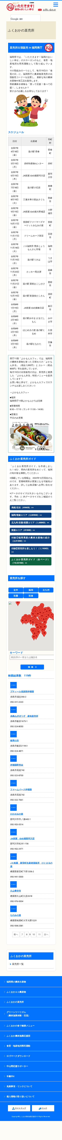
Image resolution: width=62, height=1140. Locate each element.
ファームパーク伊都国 (21, 789)
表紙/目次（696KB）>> (22, 507)
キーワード (16, 652)
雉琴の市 (14, 740)
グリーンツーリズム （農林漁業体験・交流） (18, 1014)
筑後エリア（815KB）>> (23, 530)
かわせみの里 (16, 814)
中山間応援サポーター (17, 1066)
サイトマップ (20, 1108)
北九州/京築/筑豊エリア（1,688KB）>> (30, 522)
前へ (16, 934)
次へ (46, 934)
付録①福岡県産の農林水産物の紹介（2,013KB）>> (30, 539)
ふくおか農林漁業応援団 (18, 1036)
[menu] (55, 4)
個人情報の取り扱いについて (21, 1096)
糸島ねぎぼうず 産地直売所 (24, 716)
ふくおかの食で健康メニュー (21, 1025)
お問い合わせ (49, 10)
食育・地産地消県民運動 (18, 1046)
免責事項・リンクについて (19, 1086)
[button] (33, 637)
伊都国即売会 (16, 765)
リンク (44, 1108)
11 (39, 934)
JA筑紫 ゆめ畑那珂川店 (22, 838)
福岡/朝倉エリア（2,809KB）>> (26, 515)
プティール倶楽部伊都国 (22, 691)
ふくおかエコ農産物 (16, 992)
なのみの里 (15, 915)
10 (33, 934)
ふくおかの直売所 (21, 956)
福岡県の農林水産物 (16, 982)
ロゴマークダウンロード (18, 1056)
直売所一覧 (18, 964)
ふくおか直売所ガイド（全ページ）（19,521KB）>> (30, 561)
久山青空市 (15, 891)
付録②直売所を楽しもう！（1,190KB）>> (30, 550)
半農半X (10, 1076)
